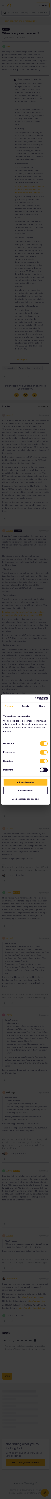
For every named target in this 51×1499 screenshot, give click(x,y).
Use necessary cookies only (25, 799)
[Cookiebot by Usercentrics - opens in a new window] (36, 698)
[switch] (44, 752)
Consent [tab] (9, 706)
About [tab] (42, 706)
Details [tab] (25, 706)
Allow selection (25, 790)
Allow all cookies (25, 782)
